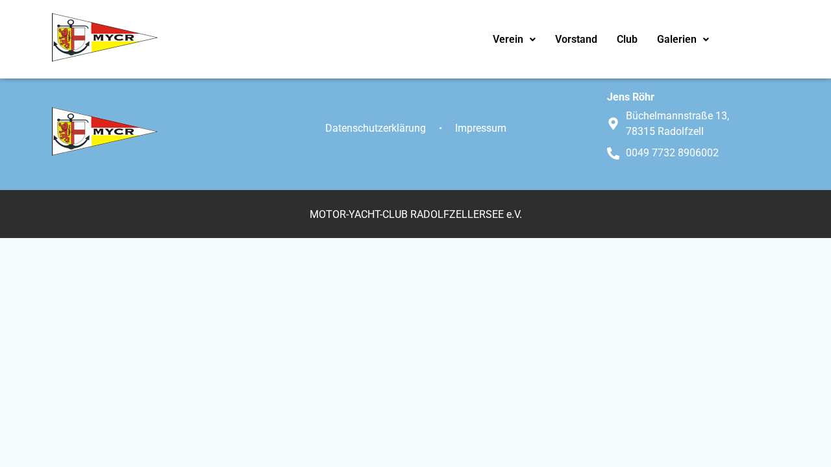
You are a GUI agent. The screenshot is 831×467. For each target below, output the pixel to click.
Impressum (480, 128)
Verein (508, 39)
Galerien (677, 39)
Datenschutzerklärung (375, 128)
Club (627, 39)
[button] (514, 39)
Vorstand (576, 39)
